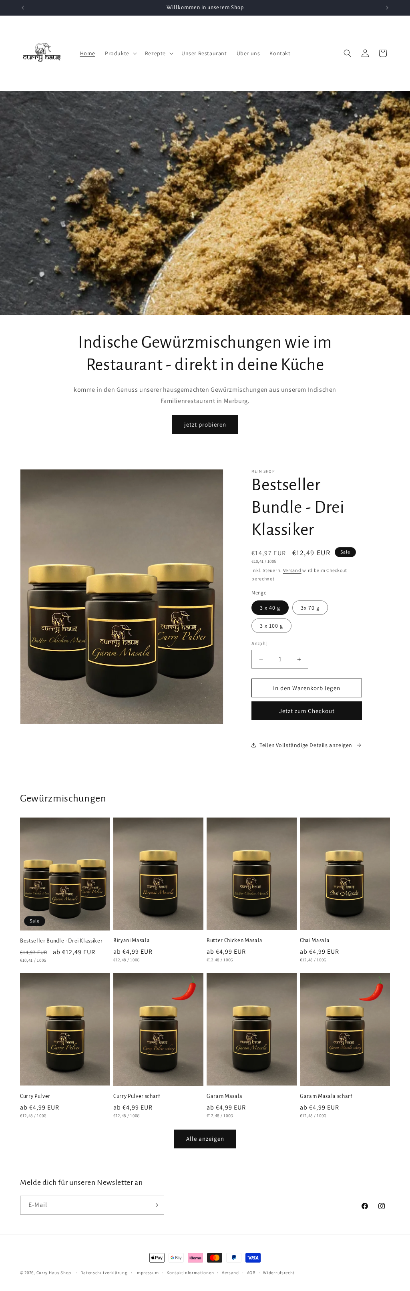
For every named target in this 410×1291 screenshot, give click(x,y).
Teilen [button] (267, 745)
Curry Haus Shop (54, 1272)
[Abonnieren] (155, 1205)
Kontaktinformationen (190, 1272)
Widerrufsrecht (279, 1272)
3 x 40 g (270, 607)
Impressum (147, 1272)
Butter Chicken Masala (235, 940)
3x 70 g (310, 607)
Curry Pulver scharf (136, 1096)
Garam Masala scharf (326, 1096)
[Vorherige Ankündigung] (23, 7)
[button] (120, 53)
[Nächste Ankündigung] (387, 7)
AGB (251, 1272)
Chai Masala (315, 940)
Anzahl (259, 643)
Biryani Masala (131, 940)
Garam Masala (225, 1096)
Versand (292, 570)
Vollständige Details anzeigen (314, 745)
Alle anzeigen (205, 1138)
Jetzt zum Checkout (307, 711)
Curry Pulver (35, 1096)
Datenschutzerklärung (104, 1272)
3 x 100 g (271, 625)
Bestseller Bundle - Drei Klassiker (61, 941)
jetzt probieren (205, 424)
